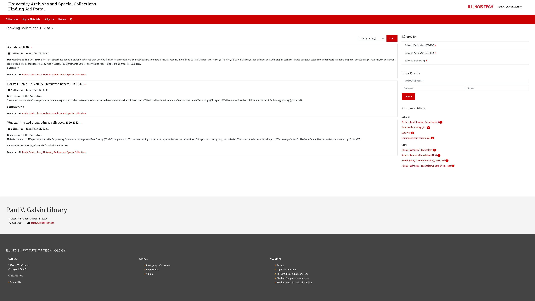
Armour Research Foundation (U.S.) (419, 155)
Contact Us (15, 282)
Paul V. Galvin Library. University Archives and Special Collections (54, 74)
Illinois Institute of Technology (417, 149)
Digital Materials (31, 19)
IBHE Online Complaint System (292, 273)
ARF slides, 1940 (18, 47)
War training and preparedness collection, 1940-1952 (43, 122)
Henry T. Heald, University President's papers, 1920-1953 (45, 84)
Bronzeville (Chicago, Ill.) (414, 127)
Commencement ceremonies (416, 137)
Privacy (280, 265)
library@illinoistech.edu (43, 222)
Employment (152, 269)
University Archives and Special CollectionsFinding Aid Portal (52, 6)
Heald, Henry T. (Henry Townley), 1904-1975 (423, 160)
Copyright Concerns (286, 269)
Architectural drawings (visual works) (420, 122)
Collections (12, 19)
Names (62, 19)
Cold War (406, 132)
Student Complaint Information (293, 278)
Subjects (49, 19)
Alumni (149, 273)
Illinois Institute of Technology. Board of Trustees (426, 165)
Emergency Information (158, 265)
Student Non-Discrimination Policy (294, 282)
